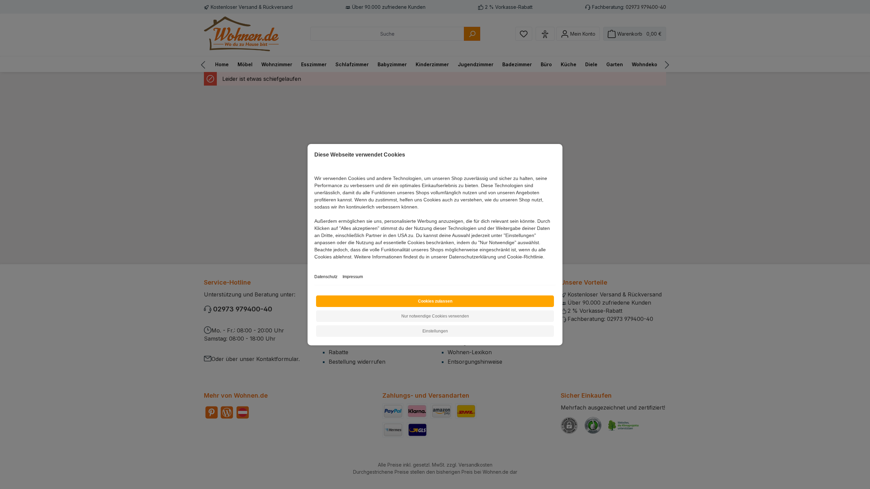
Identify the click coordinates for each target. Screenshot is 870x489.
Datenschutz (325, 276)
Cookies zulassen (435, 301)
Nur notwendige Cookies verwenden (435, 316)
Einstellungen (435, 331)
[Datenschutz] (314, 264)
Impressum (353, 276)
